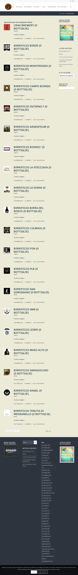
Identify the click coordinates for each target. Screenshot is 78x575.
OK (34, 572)
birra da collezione (46, 462)
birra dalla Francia (46, 485)
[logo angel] (7, 392)
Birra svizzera (45, 538)
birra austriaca (45, 452)
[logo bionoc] (7, 149)
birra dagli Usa (45, 470)
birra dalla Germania (47, 487)
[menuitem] (11, 6)
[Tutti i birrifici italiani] (66, 32)
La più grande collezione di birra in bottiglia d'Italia (48, 550)
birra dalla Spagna (46, 498)
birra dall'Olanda (46, 480)
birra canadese (45, 457)
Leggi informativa (42, 572)
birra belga (45, 455)
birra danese (45, 503)
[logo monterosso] (7, 68)
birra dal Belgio (46, 472)
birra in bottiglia (45, 513)
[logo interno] (7, 108)
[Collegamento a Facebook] (71, 1)
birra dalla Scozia (46, 495)
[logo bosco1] (7, 210)
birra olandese (45, 528)
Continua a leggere (19, 34)
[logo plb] (7, 271)
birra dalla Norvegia (46, 490)
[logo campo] (7, 88)
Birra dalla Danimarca (47, 482)
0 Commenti (28, 38)
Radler (44, 558)
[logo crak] (7, 27)
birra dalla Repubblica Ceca (48, 493)
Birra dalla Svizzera (46, 500)
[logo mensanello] (7, 413)
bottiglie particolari (46, 543)
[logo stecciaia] (7, 169)
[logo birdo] (7, 47)
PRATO (15, 396)
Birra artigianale (46, 447)
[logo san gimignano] (7, 291)
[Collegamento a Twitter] (73, 1)
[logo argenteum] (7, 129)
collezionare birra (46, 546)
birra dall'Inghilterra (46, 475)
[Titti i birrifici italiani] (67, 454)
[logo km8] (7, 311)
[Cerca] (70, 6)
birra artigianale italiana (47, 450)
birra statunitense (46, 536)
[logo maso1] (7, 352)
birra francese (45, 510)
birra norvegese (46, 526)
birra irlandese (45, 518)
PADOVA (16, 31)
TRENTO (16, 132)
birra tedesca (45, 541)
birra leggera (45, 523)
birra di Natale (45, 505)
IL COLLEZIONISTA (40, 38)
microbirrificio (45, 553)
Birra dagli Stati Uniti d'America (47, 466)
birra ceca (45, 460)
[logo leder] (7, 332)
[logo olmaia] (7, 230)
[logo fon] (7, 250)
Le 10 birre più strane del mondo (66, 57)
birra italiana (45, 521)
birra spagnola (45, 533)
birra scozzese (46, 531)
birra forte (45, 508)
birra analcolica (46, 445)
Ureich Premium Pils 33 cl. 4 (65, 51)
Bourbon (61, 54)
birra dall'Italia (45, 477)
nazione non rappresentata (47, 556)
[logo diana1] (7, 189)
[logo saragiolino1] (7, 372)
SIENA (15, 173)
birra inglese (45, 515)
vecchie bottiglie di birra (47, 561)
